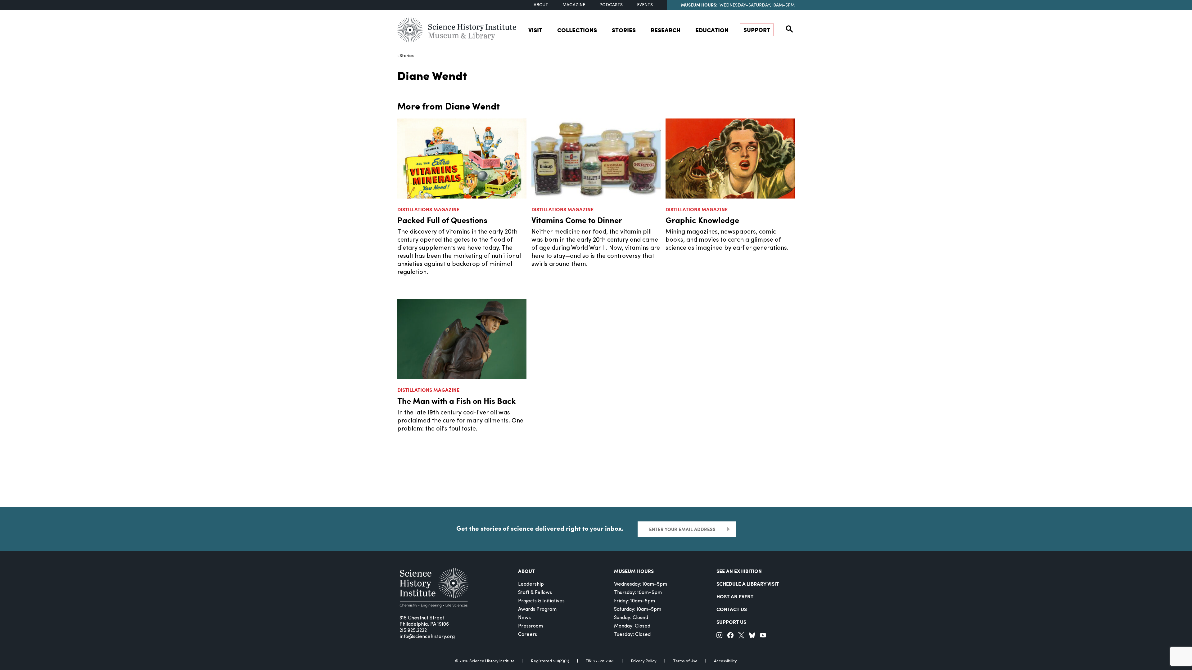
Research (665, 30)
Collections (577, 30)
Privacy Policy (644, 661)
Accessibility (725, 661)
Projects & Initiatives (541, 601)
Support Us (731, 621)
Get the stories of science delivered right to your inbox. (540, 528)
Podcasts (611, 5)
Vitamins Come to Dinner (576, 220)
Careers (527, 634)
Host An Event (734, 596)
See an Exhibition (739, 570)
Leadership (531, 584)
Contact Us (731, 609)
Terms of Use (685, 661)
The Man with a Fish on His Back (456, 400)
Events (645, 5)
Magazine (573, 5)
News (524, 617)
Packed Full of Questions (442, 220)
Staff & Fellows (535, 592)
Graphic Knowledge (702, 220)
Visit (535, 30)
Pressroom (530, 626)
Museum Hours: (699, 5)
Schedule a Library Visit (747, 583)
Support (756, 29)
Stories (624, 30)
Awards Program (537, 609)
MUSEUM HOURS (634, 570)
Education (712, 30)
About (541, 5)
